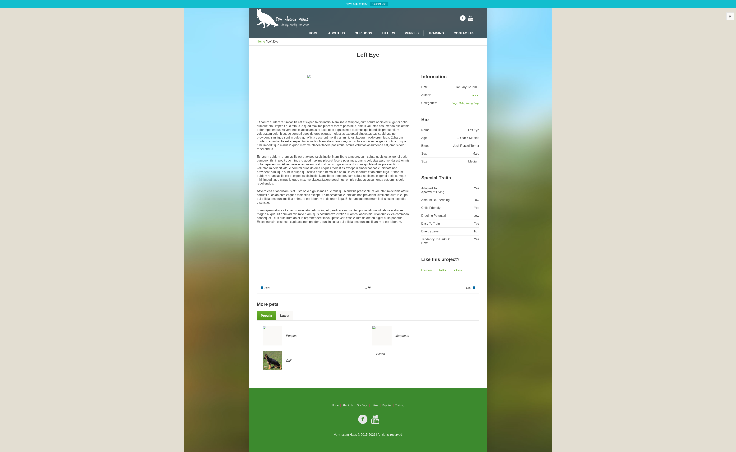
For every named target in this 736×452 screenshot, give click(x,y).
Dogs (454, 103)
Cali (289, 360)
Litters (374, 405)
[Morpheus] (382, 335)
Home (261, 41)
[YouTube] (470, 18)
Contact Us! (379, 3)
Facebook (426, 270)
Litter (468, 287)
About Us (348, 405)
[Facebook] (463, 18)
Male (461, 103)
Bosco (380, 354)
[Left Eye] (333, 94)
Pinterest (457, 270)
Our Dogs (362, 405)
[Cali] (272, 360)
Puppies (291, 335)
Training (399, 405)
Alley (267, 287)
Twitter (442, 270)
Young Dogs (472, 103)
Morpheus (402, 335)
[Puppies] (272, 335)
